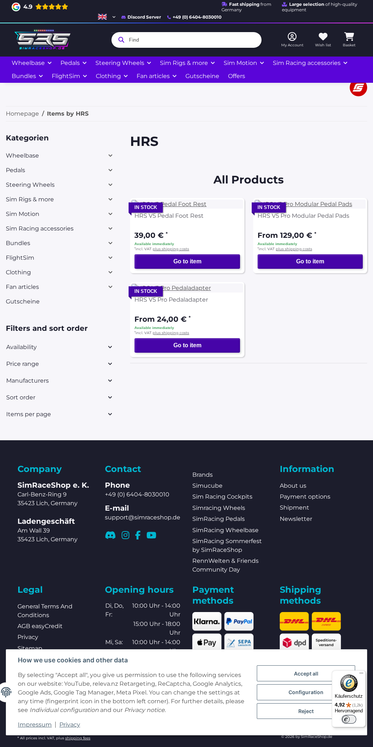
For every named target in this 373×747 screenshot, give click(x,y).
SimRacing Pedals (218, 518)
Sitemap (29, 648)
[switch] (349, 719)
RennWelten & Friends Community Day (225, 565)
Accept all (306, 673)
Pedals (15, 170)
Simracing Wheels (218, 507)
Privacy (69, 724)
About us (293, 485)
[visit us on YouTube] (151, 535)
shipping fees (77, 738)
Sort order (20, 397)
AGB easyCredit (40, 626)
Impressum (35, 724)
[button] (106, 16)
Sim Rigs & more (30, 199)
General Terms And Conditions (44, 611)
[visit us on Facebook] (138, 535)
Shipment (294, 507)
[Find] (120, 39)
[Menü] (361, 674)
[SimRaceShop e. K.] (44, 40)
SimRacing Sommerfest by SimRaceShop (227, 545)
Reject (306, 711)
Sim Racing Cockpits (222, 496)
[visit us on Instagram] (125, 535)
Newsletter (296, 518)
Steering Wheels (30, 184)
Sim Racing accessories (40, 228)
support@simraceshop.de (142, 517)
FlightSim (20, 257)
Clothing (18, 272)
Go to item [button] (187, 261)
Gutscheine (23, 301)
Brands (202, 474)
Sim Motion (22, 213)
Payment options (305, 496)
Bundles (18, 243)
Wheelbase (22, 155)
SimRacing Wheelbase (225, 530)
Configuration (305, 692)
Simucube (207, 485)
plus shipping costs (171, 249)
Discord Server (144, 17)
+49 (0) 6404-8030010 (197, 17)
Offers (236, 76)
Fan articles (22, 286)
